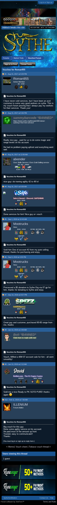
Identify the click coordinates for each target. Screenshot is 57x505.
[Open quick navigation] (54, 58)
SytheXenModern (10, 498)
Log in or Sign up (45, 2)
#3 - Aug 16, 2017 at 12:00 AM (16, 154)
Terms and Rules (49, 502)
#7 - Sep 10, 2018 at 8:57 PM (16, 295)
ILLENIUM (20, 404)
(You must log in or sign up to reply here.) (19, 441)
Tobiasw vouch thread (39, 447)
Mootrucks (20, 224)
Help (51, 498)
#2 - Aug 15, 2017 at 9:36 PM (16, 113)
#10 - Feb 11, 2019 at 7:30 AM (16, 400)
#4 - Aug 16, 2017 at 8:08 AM (16, 187)
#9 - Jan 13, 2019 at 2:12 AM (16, 364)
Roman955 (21, 78)
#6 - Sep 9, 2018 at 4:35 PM (15, 257)
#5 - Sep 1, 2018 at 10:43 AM (16, 219)
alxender (19, 159)
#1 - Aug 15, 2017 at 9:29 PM (16, 74)
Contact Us (44, 498)
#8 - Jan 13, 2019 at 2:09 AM (16, 330)
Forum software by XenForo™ (12, 502)
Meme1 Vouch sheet (17, 447)
